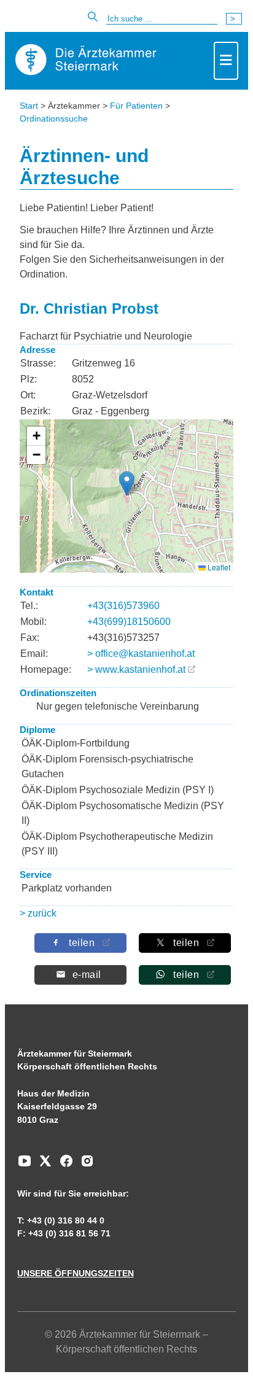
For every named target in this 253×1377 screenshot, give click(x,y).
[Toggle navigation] (226, 61)
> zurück (38, 913)
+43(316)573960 (123, 605)
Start (29, 106)
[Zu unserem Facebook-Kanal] (63, 1165)
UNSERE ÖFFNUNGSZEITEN (75, 1273)
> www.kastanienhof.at (136, 669)
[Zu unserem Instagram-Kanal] (84, 1165)
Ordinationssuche (54, 118)
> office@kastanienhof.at (141, 653)
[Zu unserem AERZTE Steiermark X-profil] (42, 1165)
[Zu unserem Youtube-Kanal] (24, 1165)
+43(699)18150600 (129, 621)
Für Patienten (136, 106)
